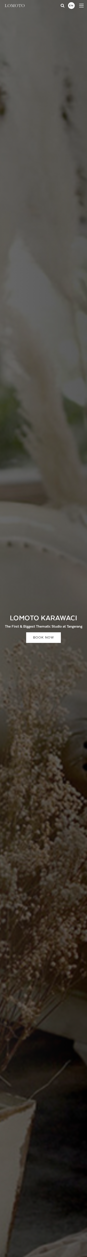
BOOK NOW (43, 638)
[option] (43, 628)
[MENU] (81, 5)
